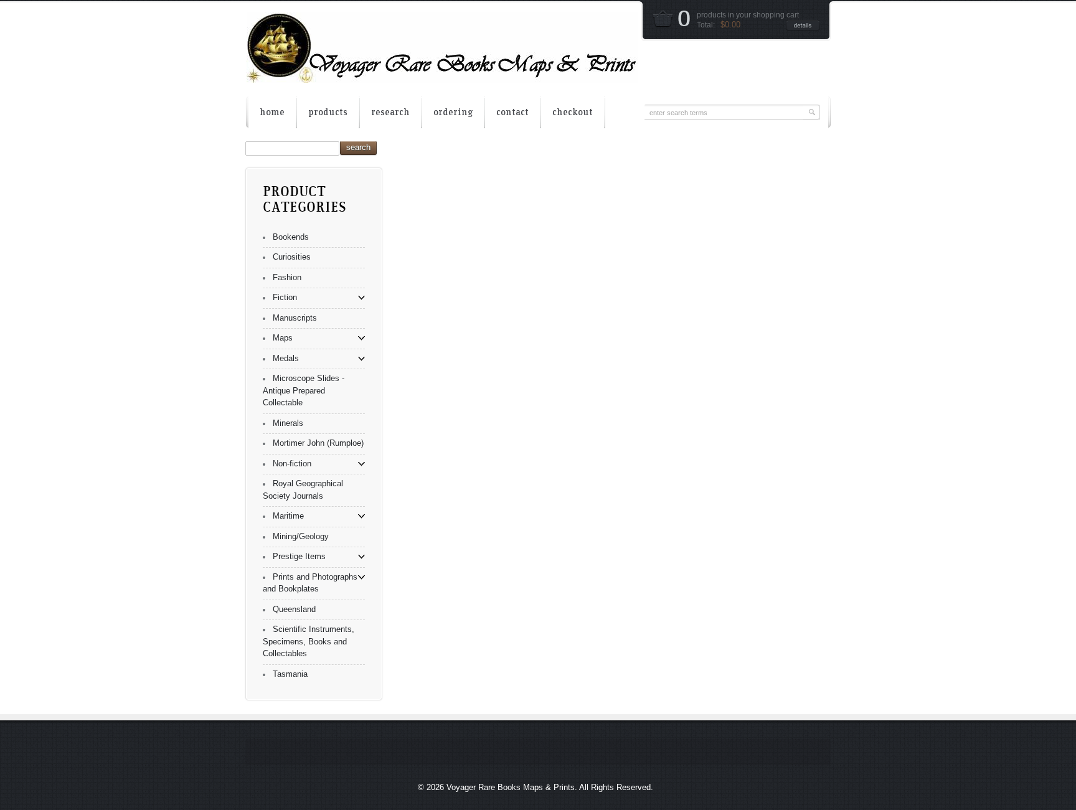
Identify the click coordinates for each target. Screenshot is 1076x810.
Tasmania (290, 674)
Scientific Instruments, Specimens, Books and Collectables (308, 641)
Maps (283, 337)
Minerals (288, 423)
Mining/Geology (301, 536)
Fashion (287, 277)
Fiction (285, 297)
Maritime (288, 515)
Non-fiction (292, 463)
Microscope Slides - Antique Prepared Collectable (303, 390)
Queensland (294, 609)
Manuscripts (295, 318)
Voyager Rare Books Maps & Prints (510, 787)
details (803, 25)
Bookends (291, 237)
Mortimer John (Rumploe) (318, 443)
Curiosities (292, 256)
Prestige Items (299, 556)
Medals (286, 358)
